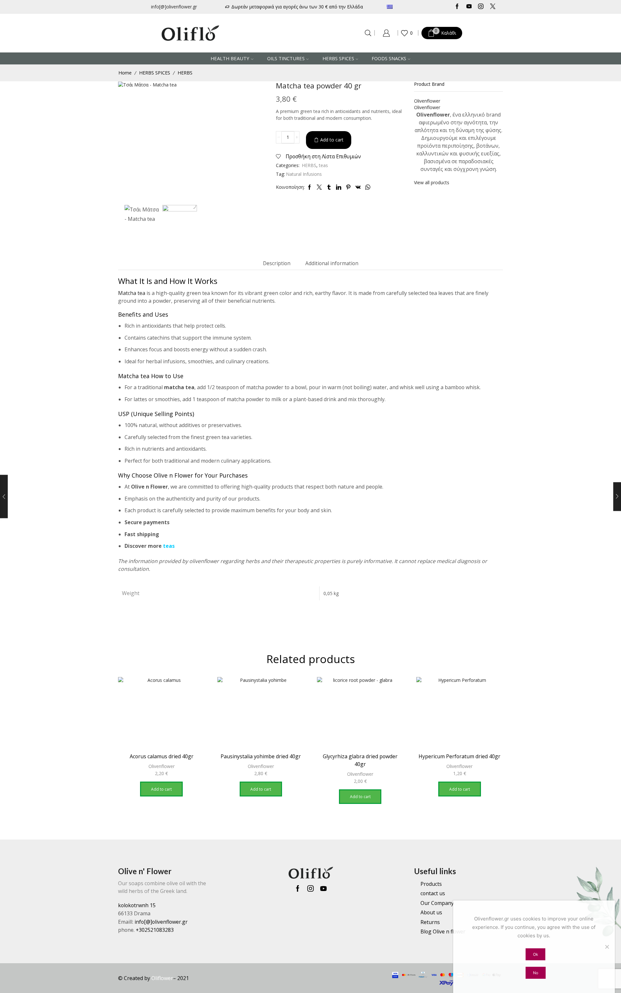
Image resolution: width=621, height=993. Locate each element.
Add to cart (331, 140)
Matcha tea (131, 293)
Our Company (437, 903)
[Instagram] (481, 7)
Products (431, 883)
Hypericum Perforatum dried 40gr (459, 756)
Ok (535, 954)
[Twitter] (493, 7)
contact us (432, 893)
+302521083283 (155, 929)
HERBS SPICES (338, 58)
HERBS (185, 72)
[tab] (276, 263)
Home (125, 72)
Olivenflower (161, 766)
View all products (431, 182)
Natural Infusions (304, 174)
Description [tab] (276, 263)
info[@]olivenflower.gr (174, 7)
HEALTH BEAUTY (230, 58)
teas (323, 165)
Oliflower (162, 978)
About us (431, 912)
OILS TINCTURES (286, 58)
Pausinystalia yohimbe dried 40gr (261, 756)
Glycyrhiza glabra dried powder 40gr (360, 760)
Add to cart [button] (161, 789)
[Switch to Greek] (409, 7)
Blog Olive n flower (442, 931)
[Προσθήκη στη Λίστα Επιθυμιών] (194, 690)
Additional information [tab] (331, 263)
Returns (430, 922)
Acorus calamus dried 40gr (161, 756)
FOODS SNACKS (389, 58)
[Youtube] (469, 7)
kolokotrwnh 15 (137, 905)
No (535, 972)
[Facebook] (457, 7)
